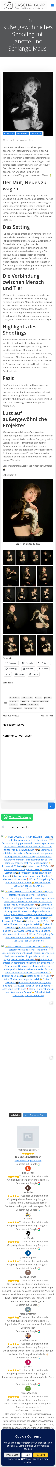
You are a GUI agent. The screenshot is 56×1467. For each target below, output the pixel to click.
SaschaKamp (21, 140)
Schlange (14, 705)
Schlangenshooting (29, 705)
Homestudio (8, 133)
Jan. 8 (8, 140)
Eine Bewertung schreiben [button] (28, 1160)
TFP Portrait (36, 133)
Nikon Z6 (25, 701)
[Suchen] (51, 806)
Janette (47, 698)
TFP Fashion (22, 133)
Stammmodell (16, 708)
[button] (9, 557)
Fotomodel (14, 698)
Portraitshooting (40, 701)
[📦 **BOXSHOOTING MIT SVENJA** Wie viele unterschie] (28, 1081)
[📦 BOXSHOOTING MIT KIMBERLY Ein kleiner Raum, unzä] (28, 1026)
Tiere (41, 708)
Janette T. (14, 701)
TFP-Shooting (30, 708)
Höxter (38, 698)
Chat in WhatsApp (20, 817)
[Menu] (52, 5)
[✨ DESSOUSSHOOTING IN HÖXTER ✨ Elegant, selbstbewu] (28, 862)
